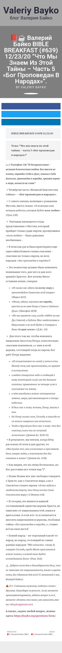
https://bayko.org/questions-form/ (35, 615)
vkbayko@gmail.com (21, 604)
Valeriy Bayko (31, 10)
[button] (31, 106)
